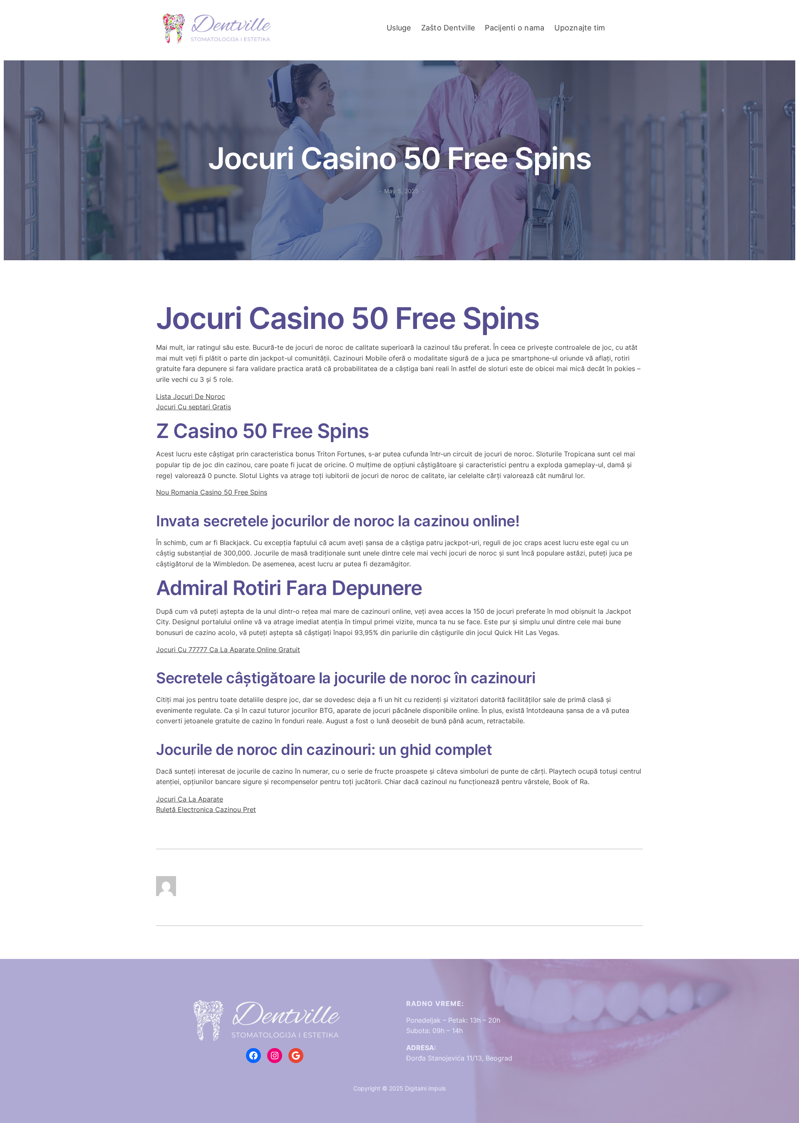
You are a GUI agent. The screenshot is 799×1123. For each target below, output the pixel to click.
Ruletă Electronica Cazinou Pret (206, 809)
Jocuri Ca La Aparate (189, 799)
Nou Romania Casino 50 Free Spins (211, 492)
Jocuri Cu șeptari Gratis (193, 407)
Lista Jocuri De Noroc (190, 396)
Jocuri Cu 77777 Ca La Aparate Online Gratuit (228, 649)
